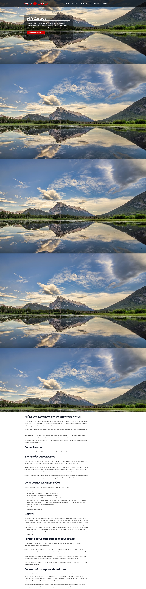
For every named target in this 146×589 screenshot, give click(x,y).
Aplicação (75, 3)
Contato (104, 3)
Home (67, 3)
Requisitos (84, 3)
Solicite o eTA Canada (35, 32)
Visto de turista (94, 3)
